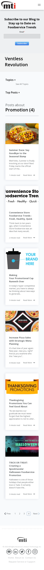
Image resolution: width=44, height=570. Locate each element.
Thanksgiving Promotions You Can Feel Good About (20, 403)
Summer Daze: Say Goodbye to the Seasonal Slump (19, 153)
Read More (27, 175)
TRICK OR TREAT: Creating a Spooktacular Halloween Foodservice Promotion (21, 469)
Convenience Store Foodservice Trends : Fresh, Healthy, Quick (20, 215)
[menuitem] (10, 558)
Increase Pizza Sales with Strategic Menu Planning (20, 340)
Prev (8, 513)
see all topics (22, 84)
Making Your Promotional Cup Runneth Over (21, 278)
